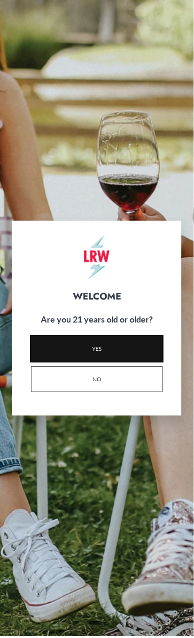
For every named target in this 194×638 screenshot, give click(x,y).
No (97, 379)
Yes (97, 348)
